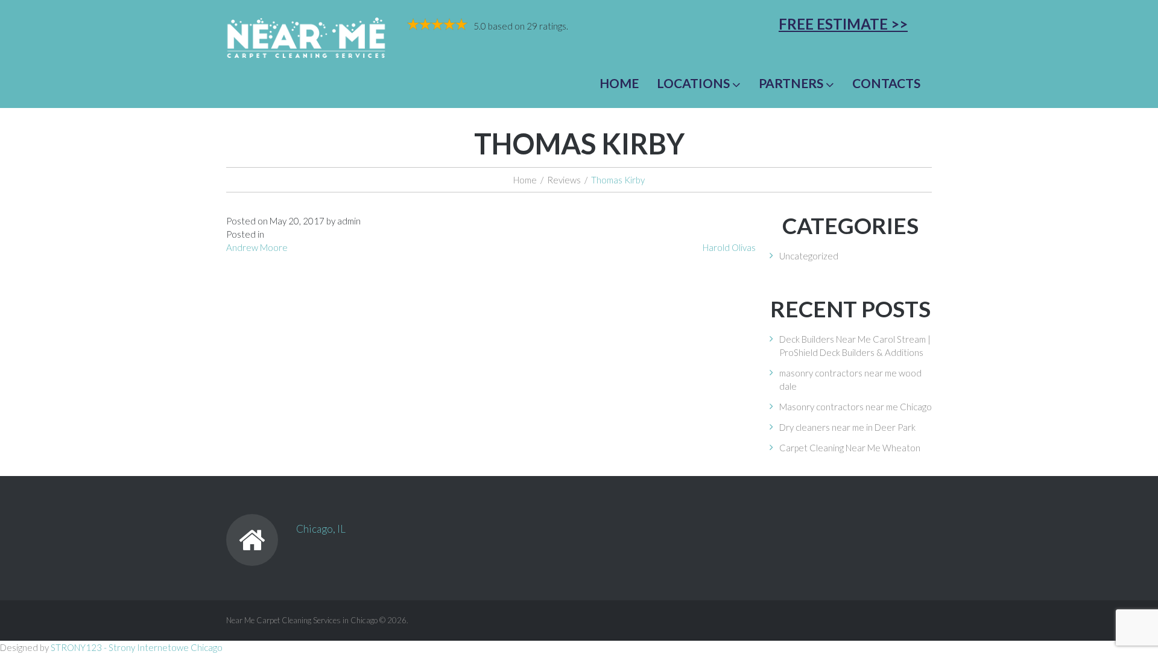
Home (619, 82)
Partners (791, 82)
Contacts (886, 82)
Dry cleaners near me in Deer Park (847, 427)
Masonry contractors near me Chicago (855, 406)
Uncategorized (808, 255)
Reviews (564, 179)
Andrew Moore (257, 247)
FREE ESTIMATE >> (843, 24)
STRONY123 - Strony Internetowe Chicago (137, 647)
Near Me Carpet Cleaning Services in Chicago (302, 620)
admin (349, 220)
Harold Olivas (729, 247)
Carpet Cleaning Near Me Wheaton (849, 447)
